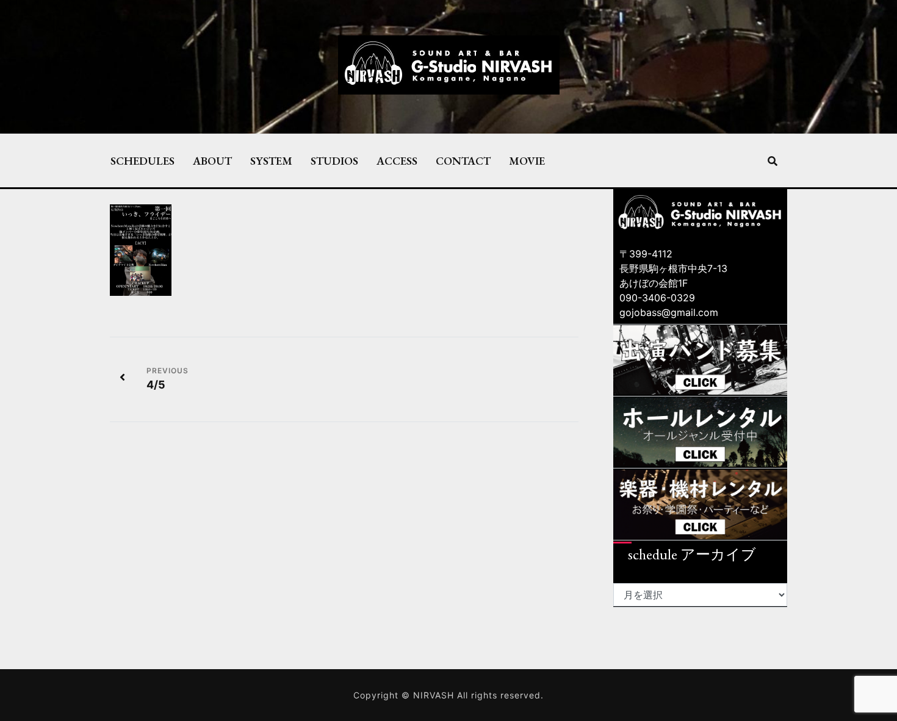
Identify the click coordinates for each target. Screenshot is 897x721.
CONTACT (463, 160)
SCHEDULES (142, 160)
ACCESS (396, 160)
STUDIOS (334, 160)
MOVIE (527, 160)
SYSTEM (271, 160)
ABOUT (212, 160)
